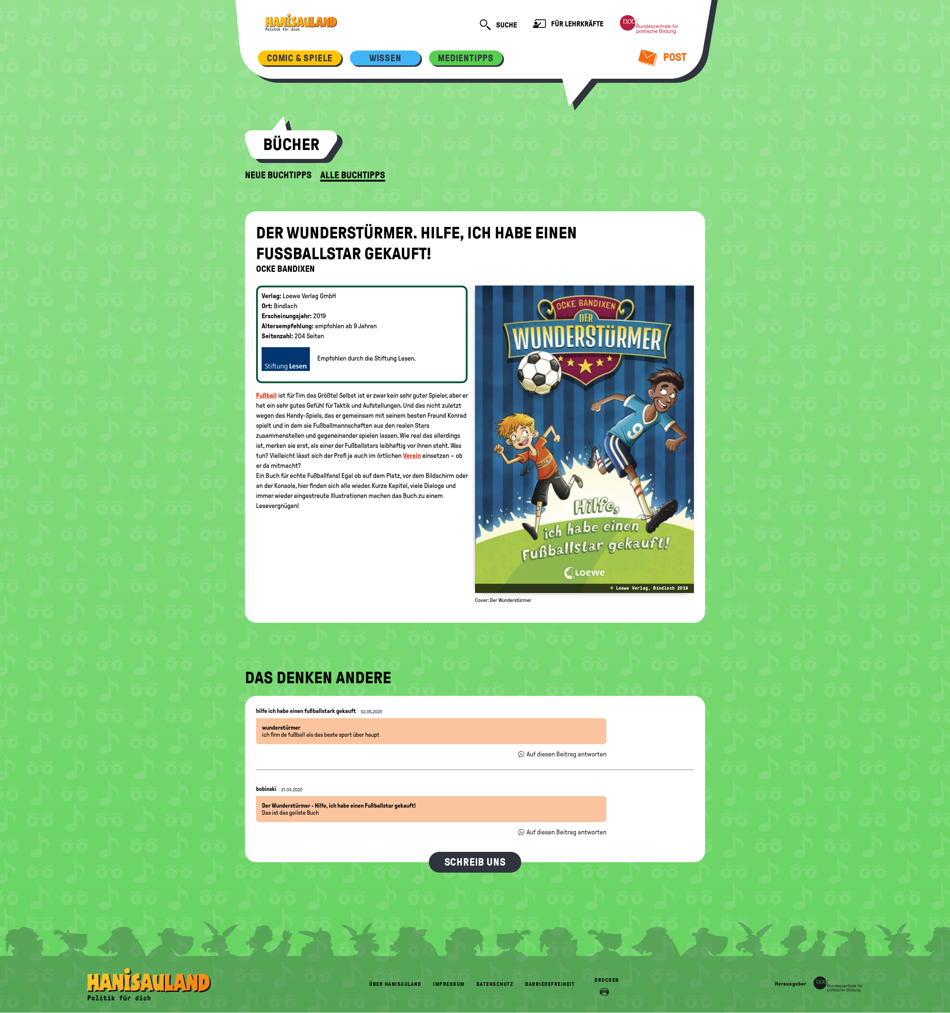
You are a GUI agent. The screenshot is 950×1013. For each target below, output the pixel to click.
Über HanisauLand (395, 984)
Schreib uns (475, 862)
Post (674, 57)
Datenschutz (495, 984)
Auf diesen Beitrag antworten (566, 754)
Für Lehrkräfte (576, 24)
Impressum (449, 984)
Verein (412, 455)
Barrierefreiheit (550, 984)
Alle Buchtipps (352, 175)
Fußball (266, 395)
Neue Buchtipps (278, 175)
